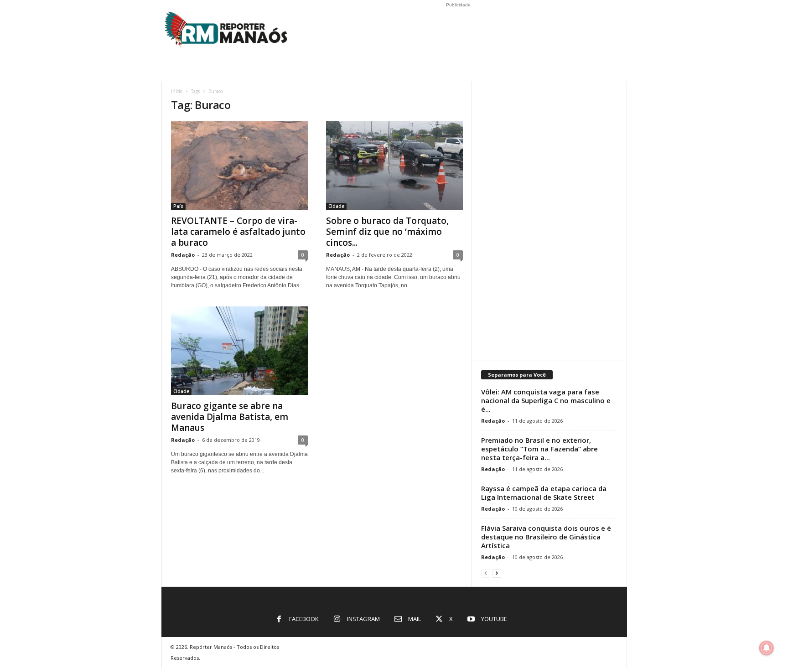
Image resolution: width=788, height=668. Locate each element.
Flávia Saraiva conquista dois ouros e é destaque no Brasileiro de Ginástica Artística (546, 536)
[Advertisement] (549, 218)
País (178, 206)
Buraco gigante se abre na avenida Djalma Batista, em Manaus (229, 417)
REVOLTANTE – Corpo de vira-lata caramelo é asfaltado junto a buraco (238, 232)
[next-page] (496, 573)
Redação (183, 254)
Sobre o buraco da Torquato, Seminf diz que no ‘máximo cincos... (387, 232)
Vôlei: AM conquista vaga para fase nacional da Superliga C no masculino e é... (546, 400)
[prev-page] (485, 573)
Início (176, 91)
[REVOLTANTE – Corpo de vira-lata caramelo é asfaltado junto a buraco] (239, 165)
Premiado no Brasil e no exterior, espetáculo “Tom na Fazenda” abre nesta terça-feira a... (539, 448)
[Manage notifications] (766, 648)
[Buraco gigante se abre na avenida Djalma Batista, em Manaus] (239, 350)
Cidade (336, 206)
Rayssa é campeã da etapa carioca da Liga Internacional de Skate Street (544, 493)
